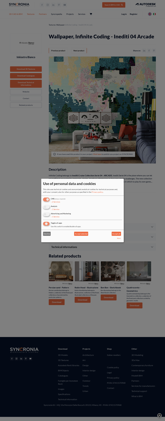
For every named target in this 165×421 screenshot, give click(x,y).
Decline (47, 234)
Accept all (116, 234)
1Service (55, 209)
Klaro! (119, 238)
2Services (55, 202)
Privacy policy (97, 192)
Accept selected (81, 234)
